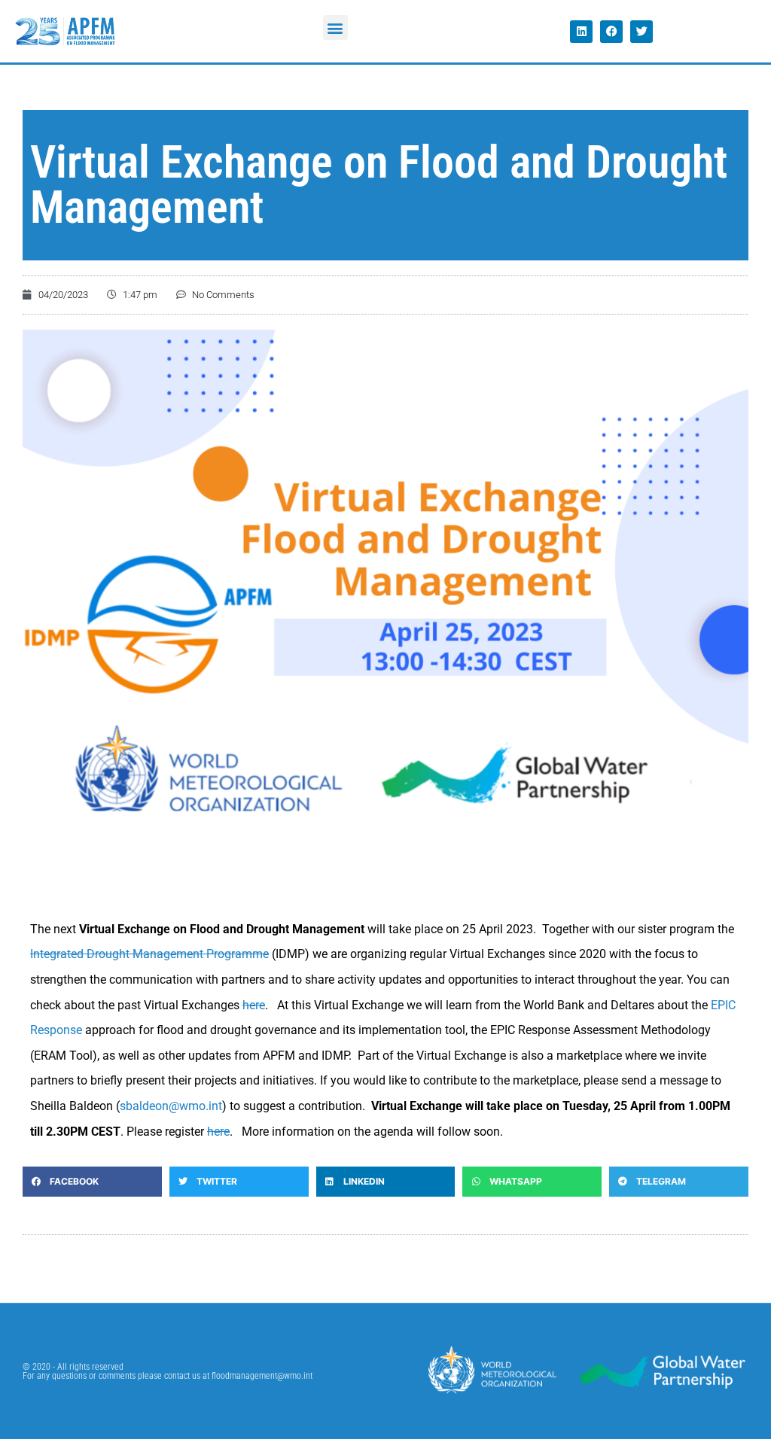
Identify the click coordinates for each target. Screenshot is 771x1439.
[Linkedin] (581, 31)
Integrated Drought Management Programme (149, 954)
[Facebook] (611, 31)
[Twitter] (641, 31)
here (218, 1131)
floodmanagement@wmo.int (262, 1376)
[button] (335, 27)
